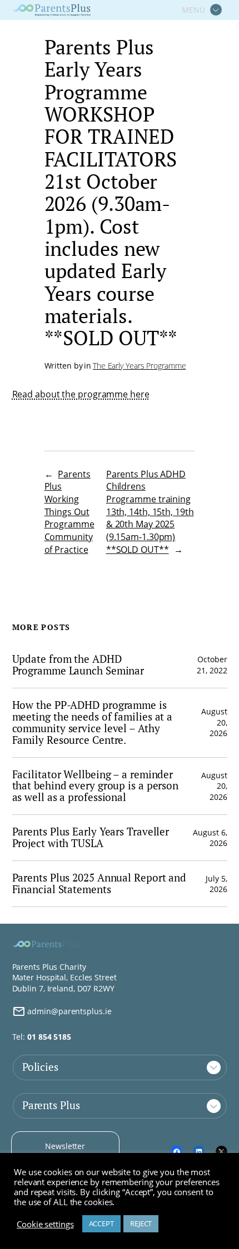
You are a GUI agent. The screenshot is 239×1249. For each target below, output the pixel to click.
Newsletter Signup (65, 1151)
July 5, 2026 (216, 884)
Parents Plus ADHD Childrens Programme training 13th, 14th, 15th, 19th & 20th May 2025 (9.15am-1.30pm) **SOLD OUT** (150, 512)
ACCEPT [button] (101, 1223)
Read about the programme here (81, 394)
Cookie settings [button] (45, 1224)
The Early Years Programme (139, 365)
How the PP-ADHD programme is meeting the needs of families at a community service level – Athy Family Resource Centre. (92, 722)
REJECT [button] (141, 1223)
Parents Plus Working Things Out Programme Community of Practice (69, 512)
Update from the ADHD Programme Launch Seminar (78, 665)
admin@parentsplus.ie (69, 1011)
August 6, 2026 (210, 838)
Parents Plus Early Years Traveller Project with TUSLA (91, 837)
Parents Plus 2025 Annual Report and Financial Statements (99, 883)
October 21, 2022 (212, 665)
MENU (193, 9)
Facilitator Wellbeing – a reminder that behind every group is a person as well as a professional (95, 786)
